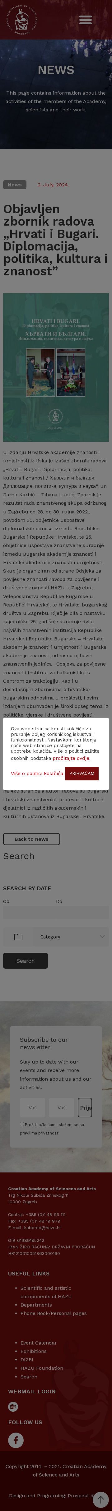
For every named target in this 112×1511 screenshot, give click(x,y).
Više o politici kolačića (37, 773)
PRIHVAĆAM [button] (81, 773)
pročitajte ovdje (71, 758)
